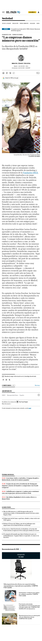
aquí (30, 408)
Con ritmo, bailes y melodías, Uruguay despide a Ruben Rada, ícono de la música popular (20, 479)
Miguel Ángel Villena (21, 63)
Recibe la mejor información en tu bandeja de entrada (20, 376)
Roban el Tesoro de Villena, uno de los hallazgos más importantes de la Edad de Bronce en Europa (19, 524)
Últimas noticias (8, 474)
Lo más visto (6, 507)
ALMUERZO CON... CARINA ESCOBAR (12, 34)
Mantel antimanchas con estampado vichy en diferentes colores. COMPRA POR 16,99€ (29, 617)
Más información (6, 404)
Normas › (37, 385)
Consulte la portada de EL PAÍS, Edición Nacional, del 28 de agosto (25, 29)
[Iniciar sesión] (38, 12)
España (22, 395)
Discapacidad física (12, 395)
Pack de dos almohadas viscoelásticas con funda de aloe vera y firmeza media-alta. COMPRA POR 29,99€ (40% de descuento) (29, 606)
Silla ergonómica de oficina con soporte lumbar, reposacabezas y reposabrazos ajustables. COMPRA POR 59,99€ (21, 586)
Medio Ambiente (24, 23)
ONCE (3, 395)
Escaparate (21, 555)
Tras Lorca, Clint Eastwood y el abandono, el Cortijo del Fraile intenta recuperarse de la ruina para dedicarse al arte (21, 529)
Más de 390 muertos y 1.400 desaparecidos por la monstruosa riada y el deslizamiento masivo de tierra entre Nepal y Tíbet (21, 513)
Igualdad (32, 23)
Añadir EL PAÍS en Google (11, 78)
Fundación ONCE (30, 173)
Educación (15, 23)
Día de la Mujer (6, 23)
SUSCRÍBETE (32, 12)
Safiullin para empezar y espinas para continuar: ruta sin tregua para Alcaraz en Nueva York (20, 492)
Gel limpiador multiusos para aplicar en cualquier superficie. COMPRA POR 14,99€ (29, 594)
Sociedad (7, 18)
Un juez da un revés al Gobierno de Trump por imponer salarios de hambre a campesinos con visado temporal (20, 485)
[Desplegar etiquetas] (38, 395)
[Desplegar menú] (3, 12)
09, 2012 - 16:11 (23, 66)
